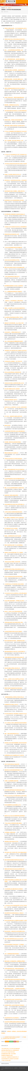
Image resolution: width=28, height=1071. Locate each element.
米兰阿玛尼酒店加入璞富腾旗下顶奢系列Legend (15, 713)
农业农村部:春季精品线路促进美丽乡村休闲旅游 (14, 1021)
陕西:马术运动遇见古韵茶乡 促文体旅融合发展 (14, 267)
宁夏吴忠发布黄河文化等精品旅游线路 (13, 458)
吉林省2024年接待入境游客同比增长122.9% (14, 383)
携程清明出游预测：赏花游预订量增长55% (13, 79)
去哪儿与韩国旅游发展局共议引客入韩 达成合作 (14, 88)
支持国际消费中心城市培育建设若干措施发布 (14, 1005)
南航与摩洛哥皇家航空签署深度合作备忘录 (14, 859)
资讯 (17, 1041)
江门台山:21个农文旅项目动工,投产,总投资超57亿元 (15, 154)
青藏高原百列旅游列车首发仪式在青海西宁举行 (14, 868)
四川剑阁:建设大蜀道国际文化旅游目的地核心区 (14, 214)
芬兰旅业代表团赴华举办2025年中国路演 (13, 631)
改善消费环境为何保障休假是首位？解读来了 (14, 913)
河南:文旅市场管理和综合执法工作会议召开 (13, 938)
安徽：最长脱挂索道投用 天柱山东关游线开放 (14, 469)
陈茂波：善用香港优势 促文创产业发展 (12, 535)
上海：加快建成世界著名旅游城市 (11, 953)
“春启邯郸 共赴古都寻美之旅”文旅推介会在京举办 (15, 350)
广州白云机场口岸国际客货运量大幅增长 (13, 823)
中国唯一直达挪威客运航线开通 (11, 780)
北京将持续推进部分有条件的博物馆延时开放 (14, 478)
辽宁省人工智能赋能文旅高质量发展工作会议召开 (15, 131)
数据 (15, 1041)
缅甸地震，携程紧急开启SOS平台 (11, 104)
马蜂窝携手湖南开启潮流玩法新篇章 (12, 1037)
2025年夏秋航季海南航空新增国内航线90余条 (14, 789)
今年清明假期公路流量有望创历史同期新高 (13, 888)
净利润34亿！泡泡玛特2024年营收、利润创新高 (15, 180)
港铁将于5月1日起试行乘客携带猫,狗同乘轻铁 (14, 815)
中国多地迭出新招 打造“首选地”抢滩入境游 (13, 622)
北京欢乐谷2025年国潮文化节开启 (11, 259)
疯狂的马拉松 (7, 425)
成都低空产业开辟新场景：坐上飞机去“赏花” (14, 323)
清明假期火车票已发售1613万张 (11, 841)
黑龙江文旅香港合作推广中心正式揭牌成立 (13, 545)
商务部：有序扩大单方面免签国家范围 (13, 611)
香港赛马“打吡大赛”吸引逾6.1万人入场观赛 (13, 552)
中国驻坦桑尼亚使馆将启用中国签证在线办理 (14, 657)
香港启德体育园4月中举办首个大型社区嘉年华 (14, 651)
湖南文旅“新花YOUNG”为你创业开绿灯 (13, 999)
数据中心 (9, 7)
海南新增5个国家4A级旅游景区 (11, 495)
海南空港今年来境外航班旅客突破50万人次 (13, 769)
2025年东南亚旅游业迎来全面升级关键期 (13, 576)
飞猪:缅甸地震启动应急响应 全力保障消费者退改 (15, 110)
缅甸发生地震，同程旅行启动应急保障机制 (13, 119)
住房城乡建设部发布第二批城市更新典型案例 (14, 968)
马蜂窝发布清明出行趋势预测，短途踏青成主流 (14, 70)
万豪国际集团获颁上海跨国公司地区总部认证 (14, 697)
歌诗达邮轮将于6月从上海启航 (10, 528)
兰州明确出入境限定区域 (9, 832)
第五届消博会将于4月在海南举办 (11, 1017)
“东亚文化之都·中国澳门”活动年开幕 (12, 561)
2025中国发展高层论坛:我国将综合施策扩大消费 (15, 920)
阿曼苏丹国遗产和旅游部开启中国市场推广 (13, 688)
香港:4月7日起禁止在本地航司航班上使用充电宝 (15, 795)
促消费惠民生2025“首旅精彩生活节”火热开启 (14, 755)
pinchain (7, 1041)
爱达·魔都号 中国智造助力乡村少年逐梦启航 (14, 517)
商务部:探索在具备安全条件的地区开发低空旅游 (14, 979)
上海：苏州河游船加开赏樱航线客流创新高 (13, 341)
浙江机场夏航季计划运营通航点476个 (12, 804)
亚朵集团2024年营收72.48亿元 (11, 704)
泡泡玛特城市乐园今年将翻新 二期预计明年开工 (14, 191)
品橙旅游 (8, 2)
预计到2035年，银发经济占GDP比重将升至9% (14, 931)
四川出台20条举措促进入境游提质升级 (12, 372)
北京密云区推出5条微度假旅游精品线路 (13, 511)
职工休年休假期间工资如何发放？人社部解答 (14, 944)
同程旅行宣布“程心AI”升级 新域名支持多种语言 (14, 39)
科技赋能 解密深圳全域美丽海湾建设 (12, 442)
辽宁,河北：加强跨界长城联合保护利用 (13, 416)
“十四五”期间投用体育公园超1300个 (12, 276)
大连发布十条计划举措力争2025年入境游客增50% (15, 226)
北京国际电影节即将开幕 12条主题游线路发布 (14, 431)
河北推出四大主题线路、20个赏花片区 (13, 361)
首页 (6, 7)
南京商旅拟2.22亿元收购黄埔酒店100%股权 (14, 200)
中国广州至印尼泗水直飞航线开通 (11, 764)
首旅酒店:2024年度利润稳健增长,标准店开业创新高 (15, 742)
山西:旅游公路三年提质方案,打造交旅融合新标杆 (15, 852)
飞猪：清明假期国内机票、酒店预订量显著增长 (14, 59)
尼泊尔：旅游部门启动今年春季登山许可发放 (14, 678)
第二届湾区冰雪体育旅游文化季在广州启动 (13, 317)
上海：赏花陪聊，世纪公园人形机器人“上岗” (13, 140)
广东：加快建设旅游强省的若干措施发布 (13, 291)
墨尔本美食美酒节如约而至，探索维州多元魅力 (14, 640)
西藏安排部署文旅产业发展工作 (11, 452)
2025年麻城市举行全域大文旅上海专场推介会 (14, 504)
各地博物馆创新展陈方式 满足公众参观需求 (13, 285)
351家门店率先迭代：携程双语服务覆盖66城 (14, 97)
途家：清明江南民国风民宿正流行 (11, 733)
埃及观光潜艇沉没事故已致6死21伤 (12, 668)
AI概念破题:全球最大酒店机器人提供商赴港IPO (14, 125)
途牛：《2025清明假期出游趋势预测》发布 (13, 50)
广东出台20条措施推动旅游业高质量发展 (13, 247)
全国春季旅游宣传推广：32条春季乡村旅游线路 (14, 988)
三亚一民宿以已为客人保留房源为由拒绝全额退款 (15, 722)
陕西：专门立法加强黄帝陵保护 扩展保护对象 (14, 487)
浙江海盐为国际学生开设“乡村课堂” (12, 388)
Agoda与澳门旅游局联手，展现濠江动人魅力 (14, 600)
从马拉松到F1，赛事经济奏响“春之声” (12, 332)
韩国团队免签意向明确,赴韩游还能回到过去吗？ (14, 569)
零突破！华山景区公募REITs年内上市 (12, 174)
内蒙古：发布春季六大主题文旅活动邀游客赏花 (14, 308)
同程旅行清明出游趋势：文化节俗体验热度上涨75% (15, 28)
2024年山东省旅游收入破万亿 (10, 399)
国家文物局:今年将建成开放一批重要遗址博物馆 (14, 961)
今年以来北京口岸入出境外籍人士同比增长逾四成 (15, 593)
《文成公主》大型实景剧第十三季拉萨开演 (13, 300)
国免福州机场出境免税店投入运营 (11, 234)
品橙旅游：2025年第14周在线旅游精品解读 (11, 9)
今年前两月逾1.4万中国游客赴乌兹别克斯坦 (14, 584)
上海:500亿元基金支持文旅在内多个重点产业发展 (15, 163)
